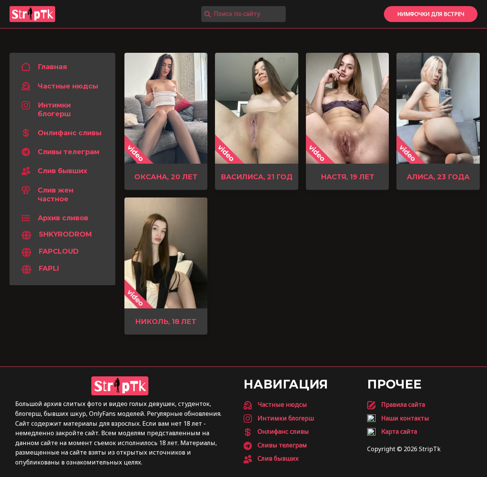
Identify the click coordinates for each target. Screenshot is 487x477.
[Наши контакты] (398, 418)
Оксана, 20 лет (165, 177)
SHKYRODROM (65, 235)
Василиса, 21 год (257, 177)
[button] (430, 14)
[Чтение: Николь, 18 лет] (166, 252)
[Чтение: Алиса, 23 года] (438, 107)
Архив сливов (63, 218)
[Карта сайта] (392, 432)
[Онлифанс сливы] (276, 432)
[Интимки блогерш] (279, 418)
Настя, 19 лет (347, 177)
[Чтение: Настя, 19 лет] (347, 107)
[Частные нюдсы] (275, 405)
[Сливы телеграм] (275, 445)
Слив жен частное (55, 194)
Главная (52, 67)
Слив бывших (62, 171)
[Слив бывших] (271, 459)
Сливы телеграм (68, 152)
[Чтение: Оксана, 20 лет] (166, 107)
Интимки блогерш (54, 109)
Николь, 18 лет (165, 321)
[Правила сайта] (396, 405)
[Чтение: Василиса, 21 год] (256, 107)
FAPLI (49, 269)
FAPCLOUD (59, 252)
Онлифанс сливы (70, 133)
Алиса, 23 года (438, 177)
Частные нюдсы (68, 86)
